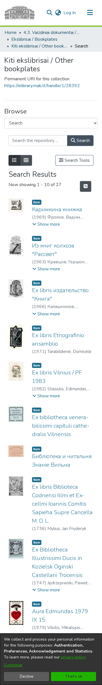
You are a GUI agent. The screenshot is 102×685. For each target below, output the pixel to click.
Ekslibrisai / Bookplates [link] (34, 39)
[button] (49, 12)
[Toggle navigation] (90, 12)
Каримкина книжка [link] (57, 209)
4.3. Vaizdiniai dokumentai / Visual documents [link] (52, 32)
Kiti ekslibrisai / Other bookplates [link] (39, 46)
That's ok (73, 676)
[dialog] (51, 659)
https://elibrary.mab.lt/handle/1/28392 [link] (42, 86)
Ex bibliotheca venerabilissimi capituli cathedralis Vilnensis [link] (60, 425)
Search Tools (76, 160)
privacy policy (73, 657)
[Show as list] (14, 160)
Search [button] (82, 140)
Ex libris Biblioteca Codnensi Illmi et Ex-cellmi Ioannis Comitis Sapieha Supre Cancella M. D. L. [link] (62, 504)
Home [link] (11, 32)
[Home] (19, 13)
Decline (26, 676)
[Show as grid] (26, 160)
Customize (13, 665)
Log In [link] (69, 13)
